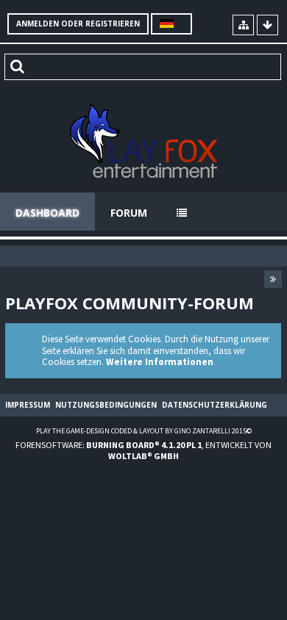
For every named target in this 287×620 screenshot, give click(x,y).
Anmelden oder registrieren (78, 23)
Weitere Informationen (159, 362)
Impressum (27, 405)
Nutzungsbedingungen (106, 405)
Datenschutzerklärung (214, 405)
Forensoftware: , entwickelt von (143, 450)
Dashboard (47, 213)
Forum (128, 213)
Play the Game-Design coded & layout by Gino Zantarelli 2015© (144, 431)
